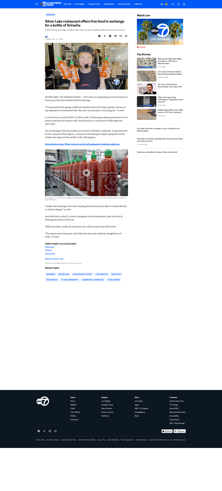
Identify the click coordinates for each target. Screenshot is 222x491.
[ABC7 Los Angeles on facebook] (38, 431)
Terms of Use (101, 440)
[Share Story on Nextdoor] (115, 36)
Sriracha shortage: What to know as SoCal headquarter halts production (82, 144)
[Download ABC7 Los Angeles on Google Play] (180, 431)
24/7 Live (67, 4)
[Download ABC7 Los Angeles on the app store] (167, 431)
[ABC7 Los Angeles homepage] (50, 4)
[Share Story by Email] (121, 36)
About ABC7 (174, 408)
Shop (137, 416)
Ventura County (124, 4)
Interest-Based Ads (113, 440)
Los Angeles (79, 4)
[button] (36, 4)
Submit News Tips (176, 401)
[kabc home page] (42, 401)
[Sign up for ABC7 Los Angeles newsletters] (55, 431)
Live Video (139, 401)
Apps (137, 405)
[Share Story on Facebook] (99, 36)
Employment (174, 420)
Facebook (49, 246)
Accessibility (174, 416)
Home (72, 401)
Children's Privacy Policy (68, 440)
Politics (73, 416)
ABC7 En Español (141, 408)
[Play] (160, 32)
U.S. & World (75, 412)
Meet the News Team (178, 412)
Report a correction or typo (54, 259)
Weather (73, 405)
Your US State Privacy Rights (87, 440)
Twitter (48, 250)
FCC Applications (141, 440)
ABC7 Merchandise (177, 423)
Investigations (140, 412)
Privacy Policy (40, 440)
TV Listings (174, 405)
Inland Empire (109, 4)
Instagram (50, 253)
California (138, 4)
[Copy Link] (126, 36)
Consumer (74, 420)
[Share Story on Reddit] (110, 36)
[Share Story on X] (105, 36)
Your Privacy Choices (53, 440)
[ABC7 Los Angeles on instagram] (50, 431)
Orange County (94, 4)
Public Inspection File (127, 440)
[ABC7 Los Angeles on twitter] (44, 431)
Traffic (72, 408)
